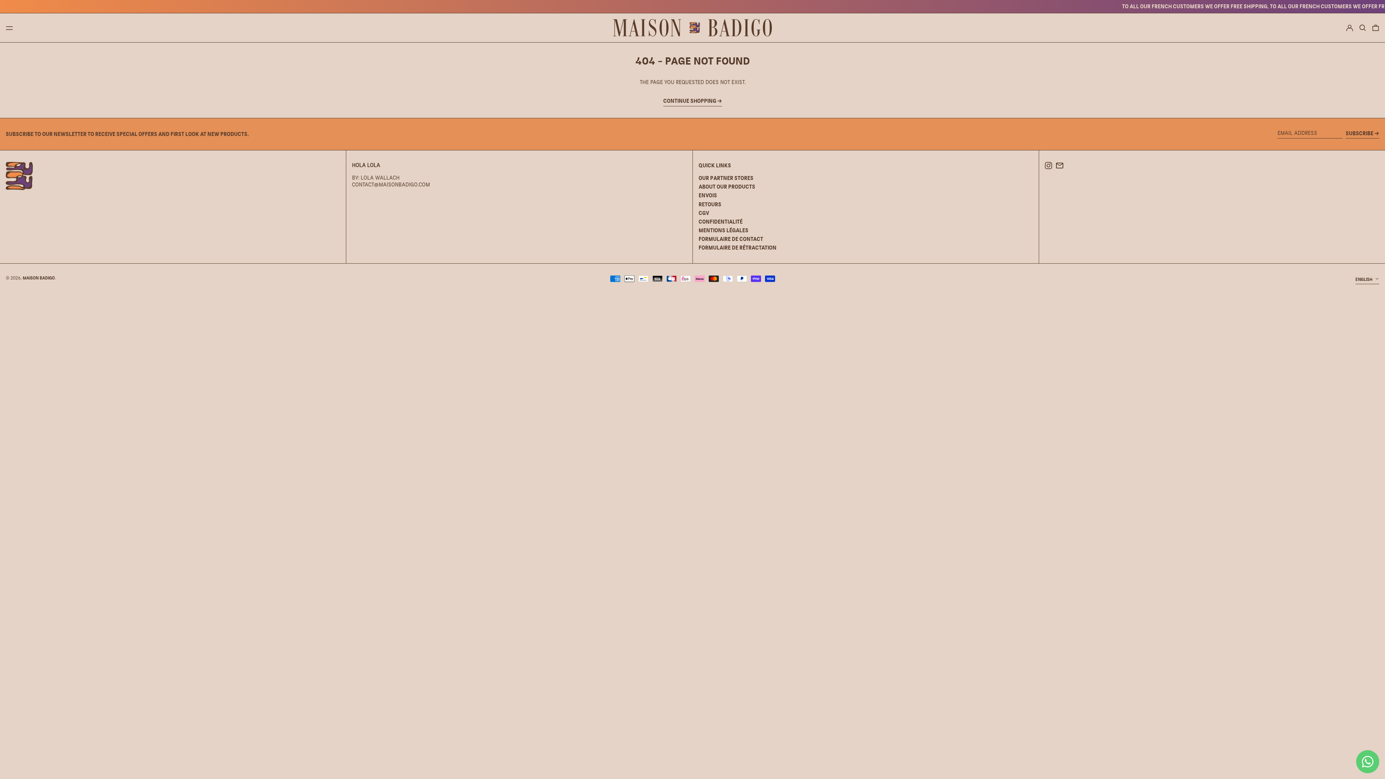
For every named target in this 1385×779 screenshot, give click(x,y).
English (1364, 279)
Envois (708, 195)
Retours (710, 204)
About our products (727, 187)
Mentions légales (723, 230)
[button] (1362, 27)
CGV (704, 213)
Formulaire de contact (731, 239)
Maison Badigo (39, 278)
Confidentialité (721, 222)
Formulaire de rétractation (738, 248)
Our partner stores (726, 178)
